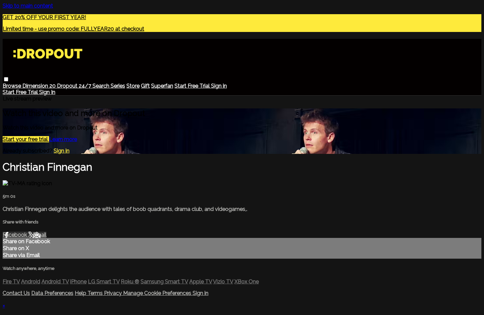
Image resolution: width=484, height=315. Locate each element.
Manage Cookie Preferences (158, 293)
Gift (145, 86)
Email (39, 235)
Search (102, 86)
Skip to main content (28, 6)
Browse (12, 86)
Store (133, 86)
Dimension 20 (39, 86)
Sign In (47, 92)
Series (118, 86)
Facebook (15, 235)
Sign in (219, 86)
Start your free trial (26, 139)
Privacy (113, 293)
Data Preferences (52, 293)
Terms (96, 293)
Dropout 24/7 (75, 86)
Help (81, 293)
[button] (6, 79)
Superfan (162, 86)
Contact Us (16, 293)
